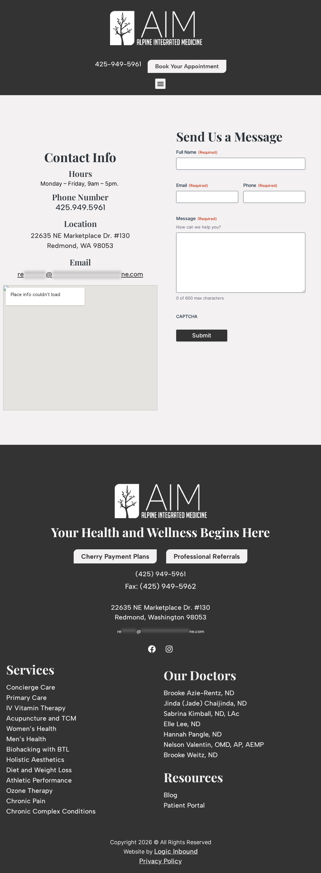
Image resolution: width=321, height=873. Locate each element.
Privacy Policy (160, 861)
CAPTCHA (186, 316)
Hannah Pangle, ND (193, 734)
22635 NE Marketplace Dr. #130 (80, 235)
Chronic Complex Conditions (51, 811)
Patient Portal (184, 805)
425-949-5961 (118, 64)
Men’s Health (26, 739)
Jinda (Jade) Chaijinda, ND (205, 703)
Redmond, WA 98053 (80, 245)
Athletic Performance (39, 780)
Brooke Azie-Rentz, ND (199, 693)
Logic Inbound (176, 851)
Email (192, 185)
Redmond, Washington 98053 (161, 617)
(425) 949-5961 (160, 574)
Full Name (197, 152)
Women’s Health (31, 728)
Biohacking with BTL (37, 749)
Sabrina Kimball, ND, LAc (201, 713)
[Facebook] (152, 649)
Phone (260, 185)
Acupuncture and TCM (41, 718)
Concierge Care (30, 687)
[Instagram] (169, 649)
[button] (160, 84)
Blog (170, 795)
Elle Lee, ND (182, 724)
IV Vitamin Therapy (36, 708)
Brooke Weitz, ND (191, 755)
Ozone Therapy (29, 790)
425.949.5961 (80, 207)
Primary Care (26, 697)
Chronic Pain (25, 801)
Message (196, 218)
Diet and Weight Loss (39, 770)
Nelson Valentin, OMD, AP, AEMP (214, 744)
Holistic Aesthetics (35, 759)
